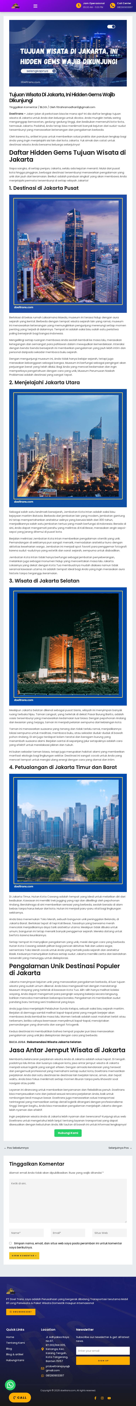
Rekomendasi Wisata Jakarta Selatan (54, 1042)
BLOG (43, 107)
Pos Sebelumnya (16, 1148)
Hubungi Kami (68, 1133)
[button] (35, 6)
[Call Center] (112, 5)
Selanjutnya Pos (120, 1148)
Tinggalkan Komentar (23, 107)
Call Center (124, 3)
